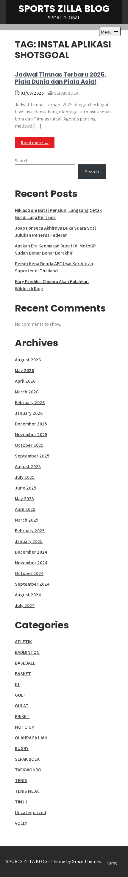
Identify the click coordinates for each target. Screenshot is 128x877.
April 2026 (25, 381)
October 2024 (29, 573)
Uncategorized (30, 812)
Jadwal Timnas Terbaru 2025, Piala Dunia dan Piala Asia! (60, 78)
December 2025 (31, 424)
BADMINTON (27, 652)
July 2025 (25, 477)
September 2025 (32, 456)
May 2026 (24, 370)
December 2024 (31, 552)
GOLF (20, 695)
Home (111, 863)
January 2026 (29, 413)
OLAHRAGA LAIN (31, 738)
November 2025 (31, 434)
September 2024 (32, 584)
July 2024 (25, 605)
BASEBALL (25, 663)
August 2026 (28, 360)
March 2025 (26, 520)
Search (22, 161)
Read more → (35, 142)
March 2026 (26, 392)
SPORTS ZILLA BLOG (64, 8)
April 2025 (25, 509)
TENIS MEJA (27, 791)
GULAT (22, 706)
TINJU (21, 802)
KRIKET (22, 716)
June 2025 (25, 488)
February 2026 (30, 402)
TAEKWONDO (28, 770)
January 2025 (29, 541)
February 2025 (30, 531)
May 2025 (24, 498)
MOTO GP (24, 727)
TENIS (21, 780)
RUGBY (22, 748)
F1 (17, 684)
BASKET (23, 674)
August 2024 (28, 595)
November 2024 (31, 563)
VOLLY (21, 823)
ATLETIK (23, 641)
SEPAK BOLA (66, 93)
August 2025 (28, 466)
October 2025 (29, 445)
